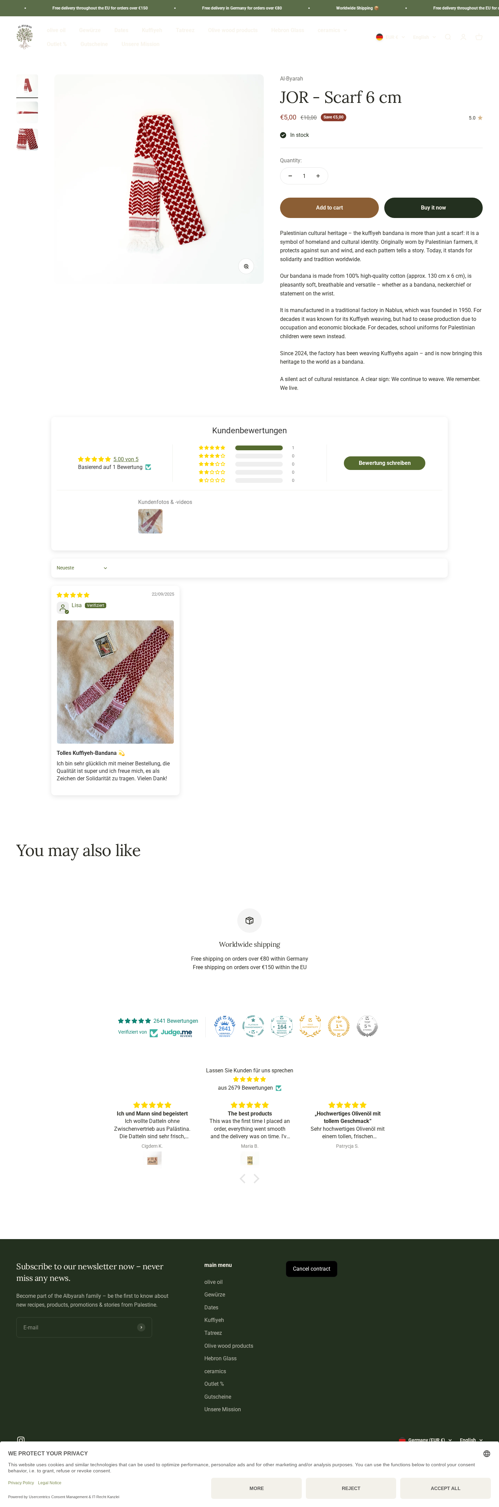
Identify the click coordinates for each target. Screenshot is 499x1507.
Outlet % (57, 44)
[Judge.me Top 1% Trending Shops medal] (339, 1026)
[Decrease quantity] (290, 176)
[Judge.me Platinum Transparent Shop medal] (253, 1026)
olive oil (56, 30)
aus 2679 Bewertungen (245, 1088)
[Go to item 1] (27, 86)
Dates (121, 30)
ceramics (329, 30)
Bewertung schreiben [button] (385, 463)
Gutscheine (94, 44)
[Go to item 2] (27, 113)
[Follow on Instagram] (20, 1440)
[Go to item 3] (27, 140)
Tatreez (185, 30)
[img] (73, 595)
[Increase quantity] (318, 176)
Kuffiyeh (152, 30)
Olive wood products (233, 30)
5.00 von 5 (125, 459)
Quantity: (291, 160)
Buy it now (433, 207)
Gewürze (90, 30)
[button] (212, 448)
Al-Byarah (291, 78)
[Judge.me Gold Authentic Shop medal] (310, 1026)
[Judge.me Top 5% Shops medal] (367, 1026)
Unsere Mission (141, 44)
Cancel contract (311, 1269)
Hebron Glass (287, 30)
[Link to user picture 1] (115, 682)
